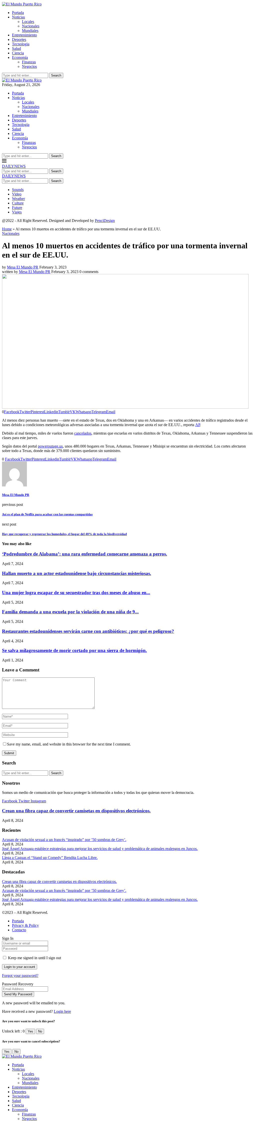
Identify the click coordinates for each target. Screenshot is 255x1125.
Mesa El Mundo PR (22, 267)
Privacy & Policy (25, 925)
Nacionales (30, 26)
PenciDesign (105, 220)
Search (56, 75)
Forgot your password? (20, 975)
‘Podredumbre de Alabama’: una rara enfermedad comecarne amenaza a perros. (84, 554)
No (40, 1031)
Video (16, 194)
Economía (20, 57)
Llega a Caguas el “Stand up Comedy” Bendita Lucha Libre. (50, 857)
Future (17, 207)
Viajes (17, 212)
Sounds (18, 190)
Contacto (19, 930)
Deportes (19, 39)
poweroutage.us (50, 446)
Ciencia (18, 53)
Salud (16, 48)
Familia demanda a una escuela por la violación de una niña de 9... (70, 611)
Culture (18, 203)
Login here (62, 1011)
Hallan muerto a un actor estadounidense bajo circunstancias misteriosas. (76, 573)
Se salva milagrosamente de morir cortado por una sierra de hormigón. (74, 650)
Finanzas (29, 62)
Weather (18, 198)
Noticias (18, 17)
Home (7, 229)
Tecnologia (20, 44)
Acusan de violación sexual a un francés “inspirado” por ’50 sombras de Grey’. (64, 840)
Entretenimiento (24, 35)
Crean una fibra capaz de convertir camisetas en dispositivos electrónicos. (76, 810)
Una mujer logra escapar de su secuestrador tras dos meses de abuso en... (76, 592)
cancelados (82, 433)
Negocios (29, 66)
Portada (18, 12)
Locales (28, 21)
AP (197, 425)
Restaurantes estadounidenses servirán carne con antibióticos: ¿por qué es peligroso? (88, 631)
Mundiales (30, 30)
